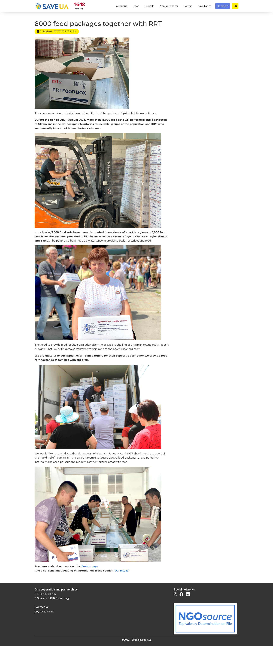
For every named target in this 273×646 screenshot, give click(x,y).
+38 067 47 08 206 (45, 594)
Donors (187, 6)
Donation (222, 6)
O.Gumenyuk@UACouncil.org (52, 598)
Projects (149, 6)
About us (121, 6)
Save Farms (204, 6)
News (136, 6)
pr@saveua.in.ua (44, 611)
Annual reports (169, 6)
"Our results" (121, 570)
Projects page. (90, 566)
